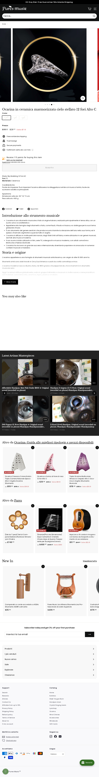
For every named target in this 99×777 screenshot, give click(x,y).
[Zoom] (82, 98)
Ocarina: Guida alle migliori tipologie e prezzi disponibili (53, 442)
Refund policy (7, 715)
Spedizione (6, 162)
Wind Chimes (55, 715)
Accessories (54, 718)
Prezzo (5, 125)
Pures (18, 500)
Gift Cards (53, 724)
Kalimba (53, 696)
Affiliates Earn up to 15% (11, 705)
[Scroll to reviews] (49, 111)
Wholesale (54, 721)
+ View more (10, 282)
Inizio (4, 24)
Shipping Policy (8, 711)
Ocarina (53, 711)
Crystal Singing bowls (58, 705)
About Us (5, 721)
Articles (5, 699)
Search (5, 693)
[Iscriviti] (89, 634)
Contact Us (6, 702)
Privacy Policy (7, 708)
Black (6, 118)
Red (15, 118)
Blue (23, 118)
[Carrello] (89, 9)
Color (4, 113)
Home (52, 693)
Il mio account (7, 724)
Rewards (5, 696)
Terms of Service (8, 718)
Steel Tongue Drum (57, 699)
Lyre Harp (53, 708)
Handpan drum (55, 702)
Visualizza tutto (90, 561)
